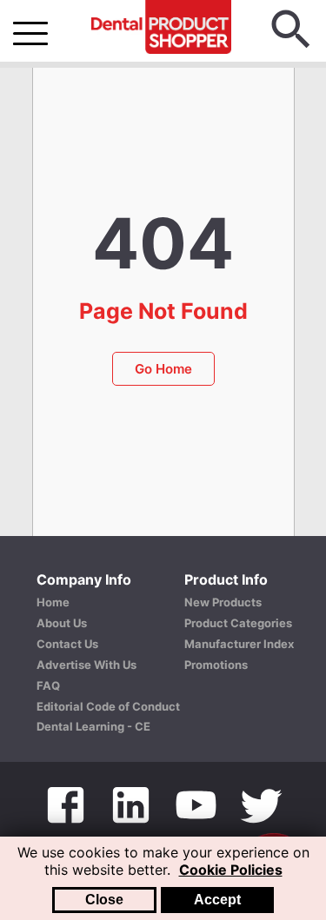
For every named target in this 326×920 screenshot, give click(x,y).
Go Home (163, 369)
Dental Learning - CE (93, 726)
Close (104, 899)
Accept (217, 899)
